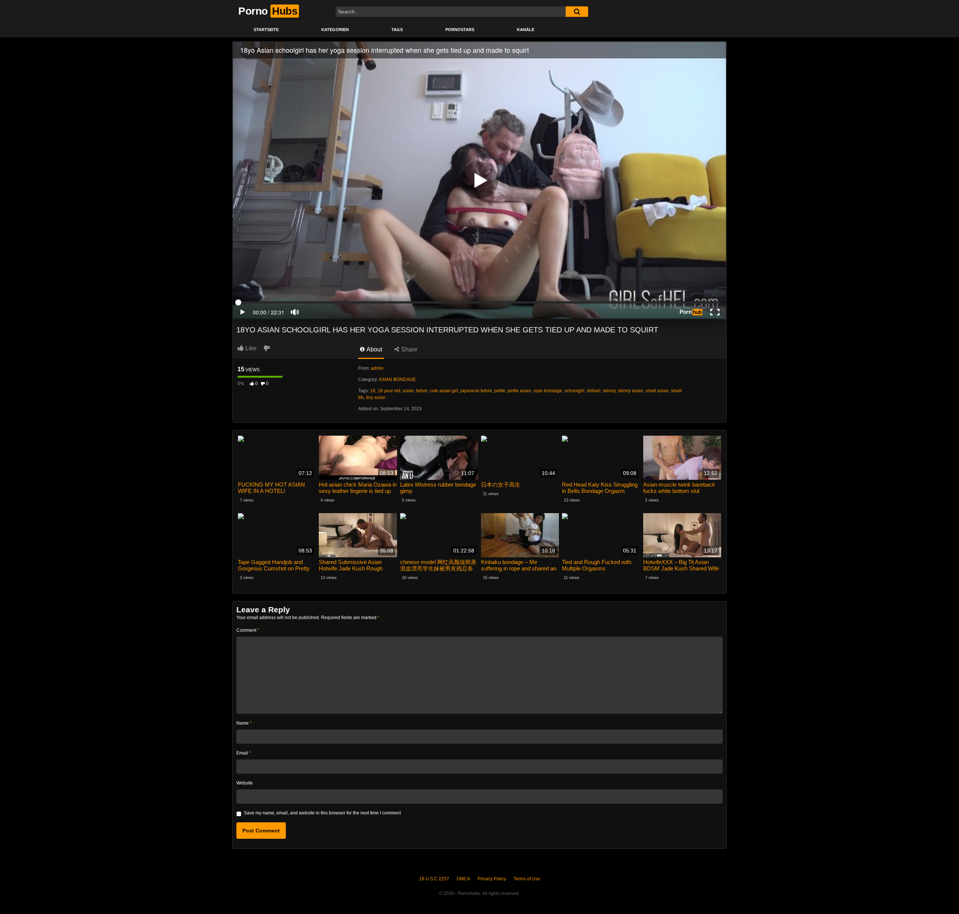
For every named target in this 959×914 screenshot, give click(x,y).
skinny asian (630, 390)
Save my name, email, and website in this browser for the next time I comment (322, 813)
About (373, 349)
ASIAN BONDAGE (397, 379)
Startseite (266, 29)
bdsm (421, 390)
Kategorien (335, 29)
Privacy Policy (492, 878)
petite (499, 390)
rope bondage (547, 390)
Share (408, 349)
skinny (609, 390)
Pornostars (459, 29)
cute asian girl (444, 390)
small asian (657, 390)
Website (244, 783)
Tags (397, 29)
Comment (247, 630)
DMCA (463, 878)
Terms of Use (527, 878)
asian (408, 390)
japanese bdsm (476, 390)
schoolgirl (574, 390)
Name (244, 723)
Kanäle (525, 29)
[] (577, 11)
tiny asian (375, 397)
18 (372, 390)
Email (243, 753)
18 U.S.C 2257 (434, 878)
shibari (593, 390)
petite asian (519, 390)
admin (377, 368)
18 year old (389, 390)
